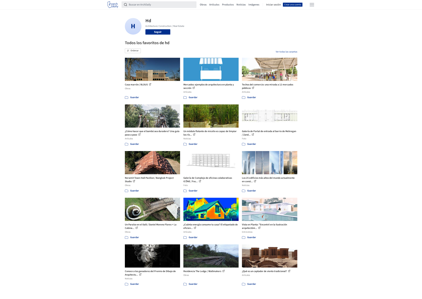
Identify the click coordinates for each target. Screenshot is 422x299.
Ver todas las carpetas (286, 52)
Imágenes (253, 4)
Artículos (214, 4)
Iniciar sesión (273, 4)
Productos (228, 4)
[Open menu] (312, 4)
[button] (133, 50)
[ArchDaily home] (113, 4)
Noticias (241, 4)
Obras (203, 4)
